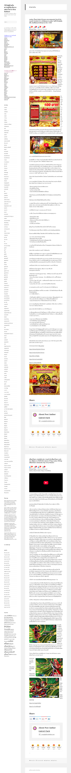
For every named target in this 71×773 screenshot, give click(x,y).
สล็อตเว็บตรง (6, 75)
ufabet (5, 363)
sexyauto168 (6, 321)
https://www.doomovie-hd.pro (10, 97)
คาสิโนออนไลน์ (7, 379)
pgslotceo (6, 275)
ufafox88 (6, 369)
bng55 (5, 149)
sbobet (5, 317)
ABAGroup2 (6, 130)
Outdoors (6, 235)
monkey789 (6, 224)
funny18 (6, 90)
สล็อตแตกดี (6, 451)
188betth (6, 95)
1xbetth (5, 88)
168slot (5, 107)
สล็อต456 (6, 421)
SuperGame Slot (7, 346)
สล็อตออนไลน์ (6, 61)
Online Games (7, 233)
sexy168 (12, 631)
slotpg (5, 85)
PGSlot (5, 264)
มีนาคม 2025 (6, 588)
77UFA (5, 118)
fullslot (5, 170)
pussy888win (6, 300)
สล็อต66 (5, 425)
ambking (6, 139)
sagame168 (6, 308)
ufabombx (6, 367)
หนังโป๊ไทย (6, 87)
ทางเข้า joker (6, 98)
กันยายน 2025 (6, 575)
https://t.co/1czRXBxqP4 (35, 706)
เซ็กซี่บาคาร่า (6, 471)
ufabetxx (6, 365)
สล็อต (5, 417)
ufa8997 (5, 360)
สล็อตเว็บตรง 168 (7, 448)
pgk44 (5, 262)
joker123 (6, 39)
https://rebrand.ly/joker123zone (37, 349)
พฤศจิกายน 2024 (7, 596)
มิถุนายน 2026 (6, 557)
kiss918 (5, 93)
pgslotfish (6, 277)
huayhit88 (6, 187)
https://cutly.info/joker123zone (36, 352)
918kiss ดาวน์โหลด (7, 124)
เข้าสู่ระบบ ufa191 (7, 465)
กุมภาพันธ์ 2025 (7, 590)
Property (6, 283)
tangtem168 (6, 348)
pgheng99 (6, 258)
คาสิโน (5, 377)
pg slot (5, 49)
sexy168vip (6, 319)
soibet (5, 337)
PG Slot (5, 243)
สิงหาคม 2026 (6, 552)
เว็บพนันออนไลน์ (7, 484)
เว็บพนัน (5, 482)
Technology (6, 350)
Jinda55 (5, 193)
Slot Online (6, 329)
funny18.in (6, 176)
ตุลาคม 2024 (6, 598)
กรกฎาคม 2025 (7, 580)
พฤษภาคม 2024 (7, 607)
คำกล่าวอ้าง (33, 447)
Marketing (6, 222)
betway (5, 145)
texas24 (5, 354)
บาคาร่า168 (6, 392)
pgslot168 (6, 266)
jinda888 (6, 195)
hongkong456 (7, 185)
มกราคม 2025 (6, 592)
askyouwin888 (7, 141)
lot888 (5, 218)
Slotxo (5, 335)
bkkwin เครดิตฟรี (7, 147)
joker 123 (6, 43)
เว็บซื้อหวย (6, 478)
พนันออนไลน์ (6, 404)
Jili (4, 191)
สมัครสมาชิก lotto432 (8, 415)
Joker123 (6, 197)
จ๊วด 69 (5, 381)
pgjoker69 (6, 260)
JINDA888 (6, 79)
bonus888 (6, 151)
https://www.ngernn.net (8, 65)
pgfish (5, 254)
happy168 (6, 178)
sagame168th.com (7, 312)
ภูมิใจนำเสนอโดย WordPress (34, 770)
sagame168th (6, 310)
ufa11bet (6, 358)
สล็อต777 (6, 427)
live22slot (6, 214)
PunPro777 (6, 287)
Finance (5, 168)
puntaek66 (6, 289)
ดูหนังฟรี (5, 56)
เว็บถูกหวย (6, 480)
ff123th (5, 166)
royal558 (6, 304)
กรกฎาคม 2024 (7, 605)
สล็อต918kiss (6, 432)
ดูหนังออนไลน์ (6, 40)
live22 (5, 54)
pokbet (5, 281)
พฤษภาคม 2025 (7, 584)
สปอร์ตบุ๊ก (6, 413)
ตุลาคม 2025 (6, 573)
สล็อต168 (6, 419)
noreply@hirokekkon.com (47, 421)
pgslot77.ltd (6, 270)
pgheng (5, 256)
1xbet (5, 113)
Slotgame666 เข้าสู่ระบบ (8, 333)
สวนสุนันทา (6, 453)
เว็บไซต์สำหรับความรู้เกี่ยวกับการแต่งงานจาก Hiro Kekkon (10, 8)
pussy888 (6, 45)
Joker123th (6, 624)
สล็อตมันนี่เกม (6, 440)
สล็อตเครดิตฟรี (7, 444)
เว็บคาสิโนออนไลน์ (7, 476)
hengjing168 (6, 183)
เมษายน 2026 (6, 561)
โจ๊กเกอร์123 (6, 492)
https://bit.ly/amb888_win (32, 668)
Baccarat (6, 143)
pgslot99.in (6, 273)
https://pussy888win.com (9, 46)
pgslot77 (5, 268)
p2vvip (5, 237)
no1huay (6, 226)
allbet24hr (6, 132)
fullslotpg (6, 53)
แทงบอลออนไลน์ (7, 490)
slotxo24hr (14, 634)
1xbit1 (5, 116)
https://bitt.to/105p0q (34, 356)
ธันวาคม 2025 (6, 569)
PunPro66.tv (6, 285)
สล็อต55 (5, 423)
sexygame (11, 632)
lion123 (5, 210)
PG (4, 241)
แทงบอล (5, 488)
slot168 (5, 74)
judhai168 (6, 203)
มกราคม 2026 (6, 567)
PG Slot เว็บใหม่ (7, 245)
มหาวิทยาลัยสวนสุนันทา (8, 409)
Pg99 (5, 252)
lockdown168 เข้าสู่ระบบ (8, 216)
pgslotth (5, 279)
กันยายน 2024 (6, 600)
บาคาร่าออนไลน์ (7, 63)
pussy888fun (6, 296)
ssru (5, 344)
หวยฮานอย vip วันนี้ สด (8, 461)
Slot (5, 327)
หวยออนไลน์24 (7, 457)
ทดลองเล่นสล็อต (7, 386)
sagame (5, 41)
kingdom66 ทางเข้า (8, 206)
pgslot (5, 80)
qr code (5, 302)
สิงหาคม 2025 (6, 577)
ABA (5, 128)
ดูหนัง (5, 55)
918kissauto (6, 126)
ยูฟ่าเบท (5, 411)
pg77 (5, 50)
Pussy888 (6, 293)
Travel (5, 356)
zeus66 (5, 375)
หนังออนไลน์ (6, 455)
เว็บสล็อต (5, 486)
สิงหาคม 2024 (6, 603)
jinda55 (12, 620)
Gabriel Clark (44, 418)
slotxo (5, 84)
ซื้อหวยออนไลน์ (7, 66)
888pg (5, 120)
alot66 (5, 134)
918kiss (5, 38)
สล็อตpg (5, 436)
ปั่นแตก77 (6, 400)
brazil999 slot (7, 155)
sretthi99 (6, 339)
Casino (5, 159)
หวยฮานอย (6, 459)
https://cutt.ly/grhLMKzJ (35, 703)
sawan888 (6, 314)
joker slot (6, 99)
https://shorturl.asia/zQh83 (35, 359)
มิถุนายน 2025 (6, 582)
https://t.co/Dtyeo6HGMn (35, 362)
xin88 (5, 373)
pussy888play (7, 298)
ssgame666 (6, 342)
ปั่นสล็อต (5, 396)
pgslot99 (5, 51)
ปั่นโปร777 (6, 402)
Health (5, 180)
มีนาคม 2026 (6, 563)
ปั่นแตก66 (6, 398)
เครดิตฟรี (6, 469)
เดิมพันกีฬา (6, 473)
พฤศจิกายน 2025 (7, 571)
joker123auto (6, 199)
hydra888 (6, 189)
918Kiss (5, 122)
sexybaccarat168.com (8, 323)
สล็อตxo (5, 438)
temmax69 (6, 352)
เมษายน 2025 (6, 586)
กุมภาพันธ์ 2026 (7, 565)
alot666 (5, 136)
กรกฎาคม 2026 (7, 554)
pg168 (5, 247)
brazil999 (6, 153)
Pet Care (5, 239)
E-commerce (6, 162)
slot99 (5, 77)
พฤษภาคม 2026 (7, 559)
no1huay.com (7, 229)
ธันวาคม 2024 (6, 594)
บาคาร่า (5, 48)
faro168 (5, 164)
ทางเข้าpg (6, 388)
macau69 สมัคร (7, 220)
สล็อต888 (6, 430)
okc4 (5, 231)
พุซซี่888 (5, 406)
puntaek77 (6, 291)
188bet (5, 109)
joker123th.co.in (7, 201)
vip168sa (6, 371)
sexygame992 (6, 325)
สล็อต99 (5, 434)
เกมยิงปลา (6, 463)
